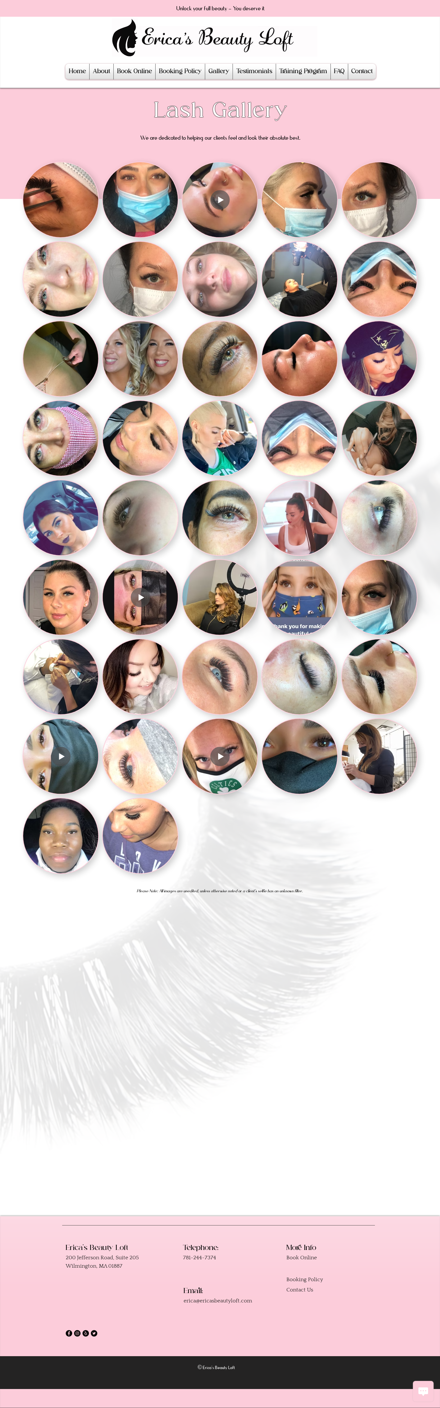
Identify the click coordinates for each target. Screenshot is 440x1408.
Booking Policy (304, 1279)
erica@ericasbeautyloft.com (218, 1301)
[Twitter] (94, 1333)
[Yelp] (85, 1333)
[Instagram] (77, 1333)
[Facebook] (69, 1333)
